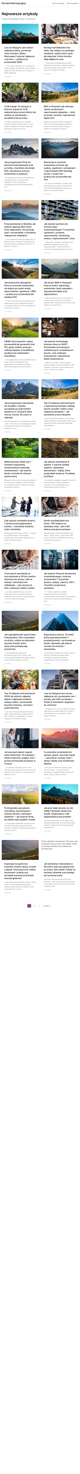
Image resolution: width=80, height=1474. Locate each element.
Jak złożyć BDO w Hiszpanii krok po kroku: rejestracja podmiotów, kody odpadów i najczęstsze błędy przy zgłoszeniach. (58, 288)
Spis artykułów (58, 3)
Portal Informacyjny (14, 3)
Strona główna (72, 3)
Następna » (47, 906)
